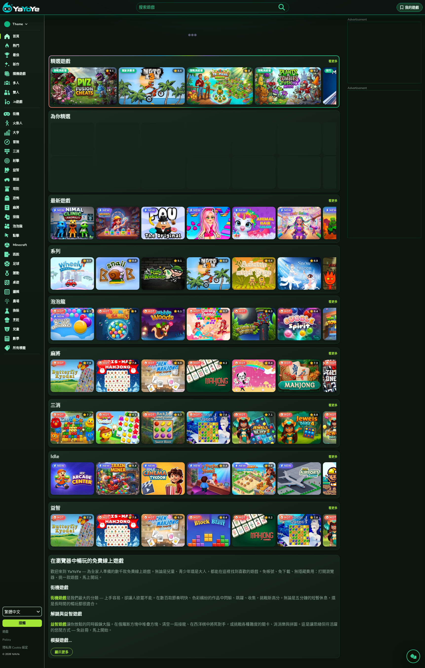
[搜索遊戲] (281, 7)
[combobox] (212, 7)
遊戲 (5, 632)
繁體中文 (12, 612)
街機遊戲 (59, 598)
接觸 (22, 623)
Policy (6, 640)
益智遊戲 (59, 624)
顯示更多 (62, 652)
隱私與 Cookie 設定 (15, 648)
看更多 (333, 61)
